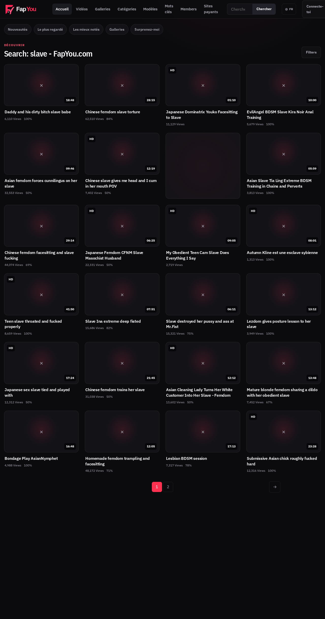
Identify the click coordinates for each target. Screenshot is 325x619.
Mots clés (169, 9)
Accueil (62, 9)
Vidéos (82, 9)
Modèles (150, 9)
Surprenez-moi (147, 29)
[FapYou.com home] (25, 9)
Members (189, 9)
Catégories (127, 9)
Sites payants (211, 9)
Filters (311, 52)
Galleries (102, 9)
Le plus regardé (50, 29)
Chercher (264, 9)
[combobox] (239, 9)
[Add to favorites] (72, 71)
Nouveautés (17, 29)
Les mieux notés (86, 29)
